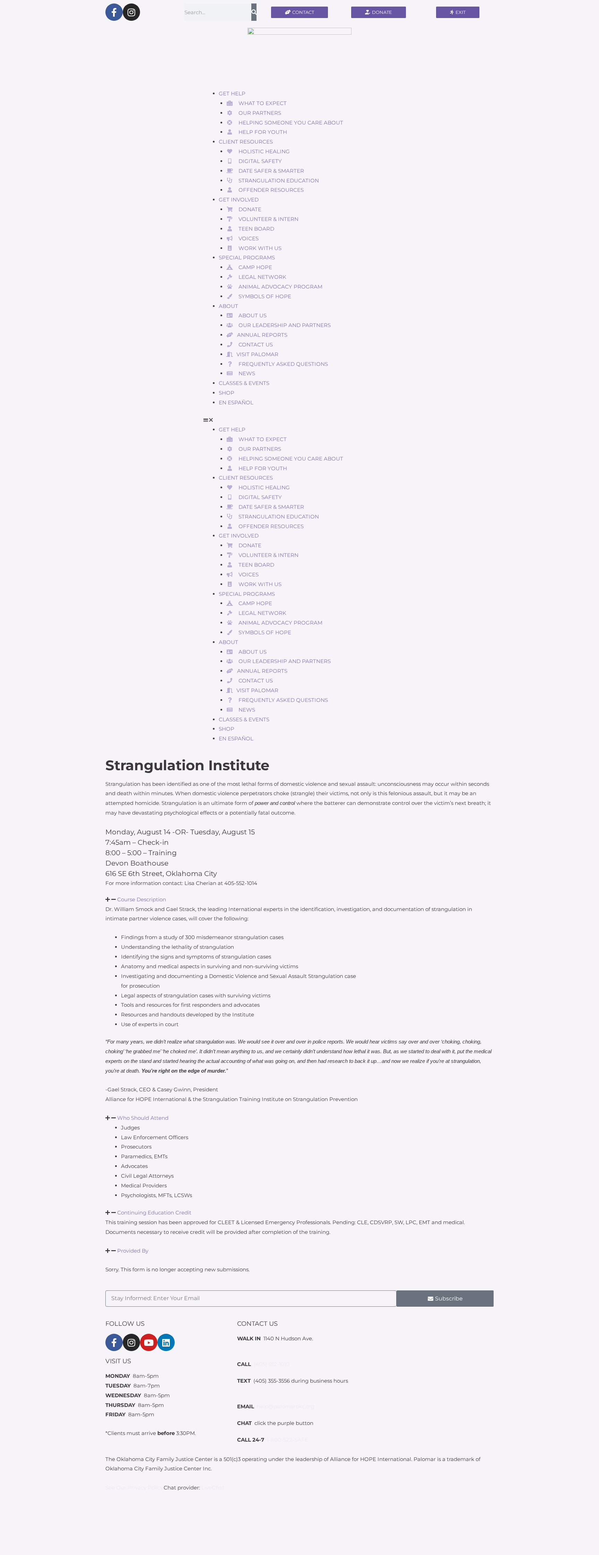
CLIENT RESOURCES (246, 141)
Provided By (132, 1250)
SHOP (226, 392)
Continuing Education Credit (154, 1212)
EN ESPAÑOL (236, 402)
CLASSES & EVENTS (244, 383)
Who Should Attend (142, 1118)
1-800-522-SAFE (287, 1439)
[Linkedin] (166, 1342)
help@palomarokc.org (285, 1406)
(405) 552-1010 (271, 1364)
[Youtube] (148, 1342)
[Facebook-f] (114, 12)
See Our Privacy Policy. (134, 1487)
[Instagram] (131, 12)
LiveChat (212, 1487)
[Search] (254, 12)
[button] (299, 420)
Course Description (141, 899)
